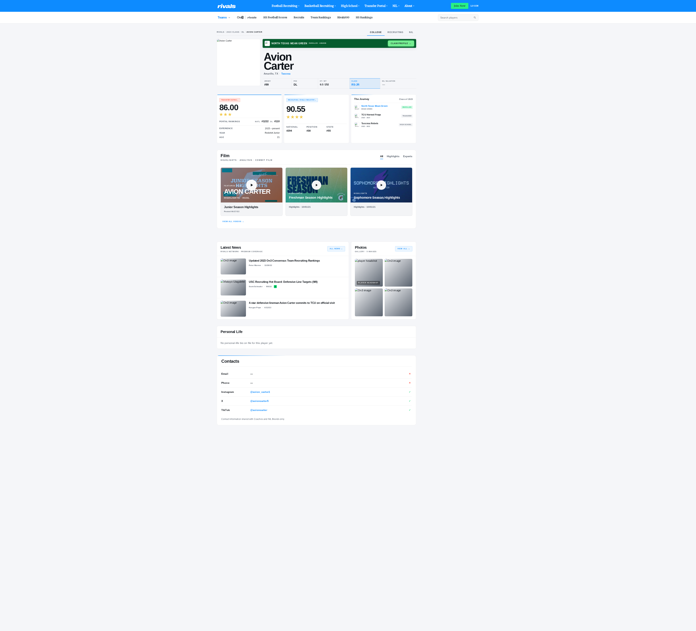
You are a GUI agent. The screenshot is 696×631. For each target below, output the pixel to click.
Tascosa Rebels (369, 123)
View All (403, 249)
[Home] (227, 6)
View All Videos (233, 221)
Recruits (299, 17)
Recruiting (395, 32)
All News (336, 249)
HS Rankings (364, 17)
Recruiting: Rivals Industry (302, 100)
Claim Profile (401, 43)
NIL (395, 6)
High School (349, 6)
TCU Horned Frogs (371, 114)
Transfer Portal (375, 6)
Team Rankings (321, 17)
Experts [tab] (407, 156)
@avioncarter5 (259, 401)
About (409, 6)
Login (474, 6)
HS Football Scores (275, 17)
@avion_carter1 (260, 391)
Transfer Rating (230, 100)
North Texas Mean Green (374, 106)
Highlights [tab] (393, 156)
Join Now (459, 5)
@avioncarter (258, 410)
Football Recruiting (285, 6)
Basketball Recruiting (319, 6)
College (376, 32)
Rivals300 (343, 17)
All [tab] (381, 156)
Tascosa (286, 73)
